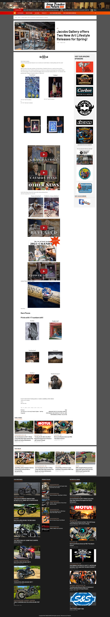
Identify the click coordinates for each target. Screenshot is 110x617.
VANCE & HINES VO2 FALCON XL (56, 528)
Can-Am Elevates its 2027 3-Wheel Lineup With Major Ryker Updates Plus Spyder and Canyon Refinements (24, 438)
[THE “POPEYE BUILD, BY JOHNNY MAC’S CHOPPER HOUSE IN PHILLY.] (27, 530)
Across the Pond (45, 1)
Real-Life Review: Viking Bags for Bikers (58, 495)
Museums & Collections (79, 585)
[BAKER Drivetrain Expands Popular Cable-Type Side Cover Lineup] (45, 486)
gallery (26, 407)
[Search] (95, 13)
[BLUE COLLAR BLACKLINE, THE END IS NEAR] (27, 510)
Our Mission (34, 1)
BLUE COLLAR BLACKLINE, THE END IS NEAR (24, 520)
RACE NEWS (37, 13)
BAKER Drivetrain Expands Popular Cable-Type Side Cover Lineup (58, 486)
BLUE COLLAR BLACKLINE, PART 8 (22, 562)
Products (44, 13)
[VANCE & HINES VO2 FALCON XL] (45, 528)
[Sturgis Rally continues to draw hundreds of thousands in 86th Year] (65, 458)
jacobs (29, 407)
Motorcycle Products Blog (54, 484)
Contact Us (29, 1)
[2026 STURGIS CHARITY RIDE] (83, 599)
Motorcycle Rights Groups (74, 563)
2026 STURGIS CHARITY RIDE (77, 609)
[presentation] (44, 186)
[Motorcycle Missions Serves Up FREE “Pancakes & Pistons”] (63, 427)
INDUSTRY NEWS (29, 13)
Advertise (39, 1)
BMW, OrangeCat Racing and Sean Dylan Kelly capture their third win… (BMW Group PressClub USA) (72, 10)
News (57, 28)
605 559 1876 (23, 403)
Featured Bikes (16, 518)
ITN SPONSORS (20, 13)
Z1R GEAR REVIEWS (32, 600)
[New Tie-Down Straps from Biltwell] (45, 519)
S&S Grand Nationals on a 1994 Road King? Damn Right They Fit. (57, 511)
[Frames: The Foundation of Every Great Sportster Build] (45, 503)
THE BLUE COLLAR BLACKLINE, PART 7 (23, 582)
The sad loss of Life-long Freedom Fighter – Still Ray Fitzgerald (32, 411)
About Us (23, 1)
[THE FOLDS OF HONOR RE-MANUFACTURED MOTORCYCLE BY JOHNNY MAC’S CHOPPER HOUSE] (27, 488)
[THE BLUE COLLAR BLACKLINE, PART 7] (27, 572)
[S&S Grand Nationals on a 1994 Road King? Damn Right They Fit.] (45, 511)
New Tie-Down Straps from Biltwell (57, 520)
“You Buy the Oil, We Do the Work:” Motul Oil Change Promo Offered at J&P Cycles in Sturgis (42, 438)
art (23, 407)
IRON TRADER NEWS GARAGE (55, 13)
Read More (23, 308)
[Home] (14, 13)
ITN (58, 42)
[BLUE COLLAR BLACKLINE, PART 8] (27, 552)
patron (35, 407)
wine (41, 407)
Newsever (63, 615)
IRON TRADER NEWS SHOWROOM (69, 13)
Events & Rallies (72, 520)
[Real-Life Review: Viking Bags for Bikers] (45, 494)
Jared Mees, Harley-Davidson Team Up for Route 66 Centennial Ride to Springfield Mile (24, 469)
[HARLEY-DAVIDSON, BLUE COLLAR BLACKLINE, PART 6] (27, 592)
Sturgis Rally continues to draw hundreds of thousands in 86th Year (35, 10)
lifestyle (32, 407)
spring (38, 407)
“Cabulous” (29, 73)
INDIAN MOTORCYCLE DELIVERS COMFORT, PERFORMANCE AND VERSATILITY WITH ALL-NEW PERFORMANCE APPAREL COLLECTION (56, 412)
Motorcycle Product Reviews (24, 560)
